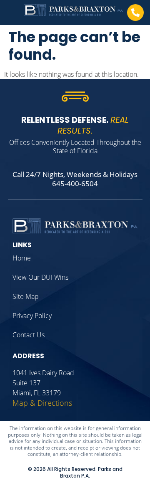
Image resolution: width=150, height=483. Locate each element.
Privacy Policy (32, 315)
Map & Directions (42, 403)
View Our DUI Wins (40, 277)
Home (21, 258)
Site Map (25, 296)
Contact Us (28, 334)
